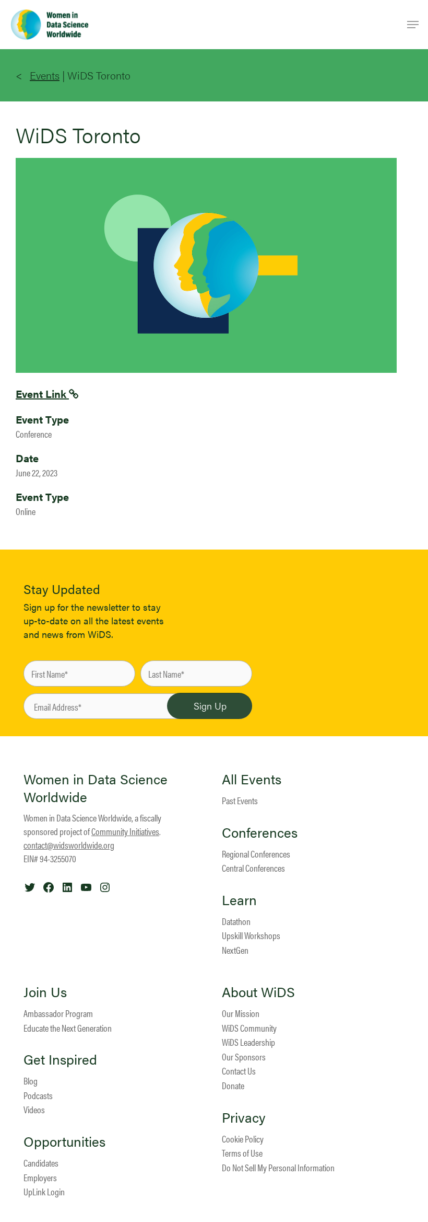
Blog (30, 1080)
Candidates (40, 1162)
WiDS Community (249, 1027)
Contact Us (239, 1070)
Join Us (45, 992)
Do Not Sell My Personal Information (278, 1167)
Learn (239, 900)
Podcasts (38, 1095)
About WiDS (258, 992)
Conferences (260, 832)
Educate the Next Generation (67, 1027)
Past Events (240, 800)
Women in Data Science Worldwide (95, 787)
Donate (233, 1085)
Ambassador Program (58, 1013)
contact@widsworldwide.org (68, 844)
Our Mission (240, 1013)
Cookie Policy (243, 1138)
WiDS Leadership (248, 1041)
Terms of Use (242, 1152)
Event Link (42, 393)
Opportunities (64, 1141)
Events (45, 75)
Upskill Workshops (251, 935)
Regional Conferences (256, 853)
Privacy (244, 1117)
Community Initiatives (125, 831)
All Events (251, 779)
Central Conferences (253, 867)
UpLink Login (44, 1191)
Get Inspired (60, 1059)
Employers (40, 1177)
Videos (34, 1109)
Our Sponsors (244, 1056)
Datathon (236, 921)
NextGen (235, 949)
